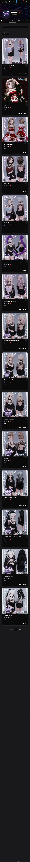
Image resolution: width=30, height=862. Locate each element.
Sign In (19, 1)
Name (14, 27)
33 (26, 219)
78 (26, 258)
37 (26, 101)
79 (26, 572)
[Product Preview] (4, 62)
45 (26, 298)
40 (26, 337)
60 (26, 180)
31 (26, 612)
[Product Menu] (26, 40)
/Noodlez (14, 15)
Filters (6, 34)
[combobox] (23, 27)
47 (26, 494)
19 (26, 455)
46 (26, 415)
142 (26, 62)
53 (26, 376)
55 (26, 533)
